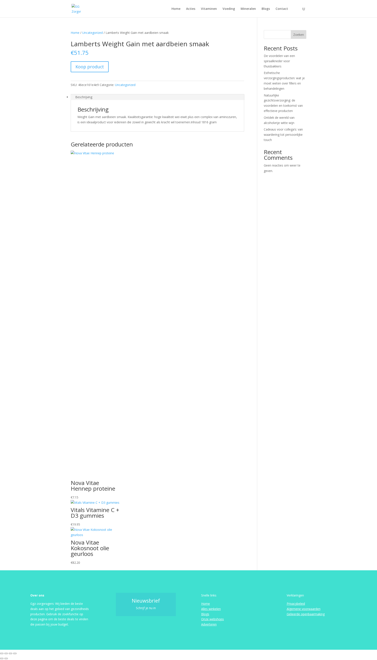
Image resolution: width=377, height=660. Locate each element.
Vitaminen (209, 9)
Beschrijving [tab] (83, 97)
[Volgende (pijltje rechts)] (6, 658)
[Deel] (10, 653)
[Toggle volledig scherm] (6, 653)
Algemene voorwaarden (303, 609)
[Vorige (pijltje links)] (1, 658)
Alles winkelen (211, 609)
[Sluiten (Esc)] (15, 653)
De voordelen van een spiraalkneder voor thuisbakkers (279, 61)
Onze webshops (212, 619)
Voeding (229, 9)
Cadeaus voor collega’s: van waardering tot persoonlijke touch (283, 134)
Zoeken (298, 35)
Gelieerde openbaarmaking (306, 614)
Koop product (89, 67)
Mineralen (248, 9)
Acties (190, 9)
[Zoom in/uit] (1, 653)
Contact (282, 9)
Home (175, 9)
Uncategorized (92, 33)
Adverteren (209, 624)
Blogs (266, 9)
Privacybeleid (296, 604)
